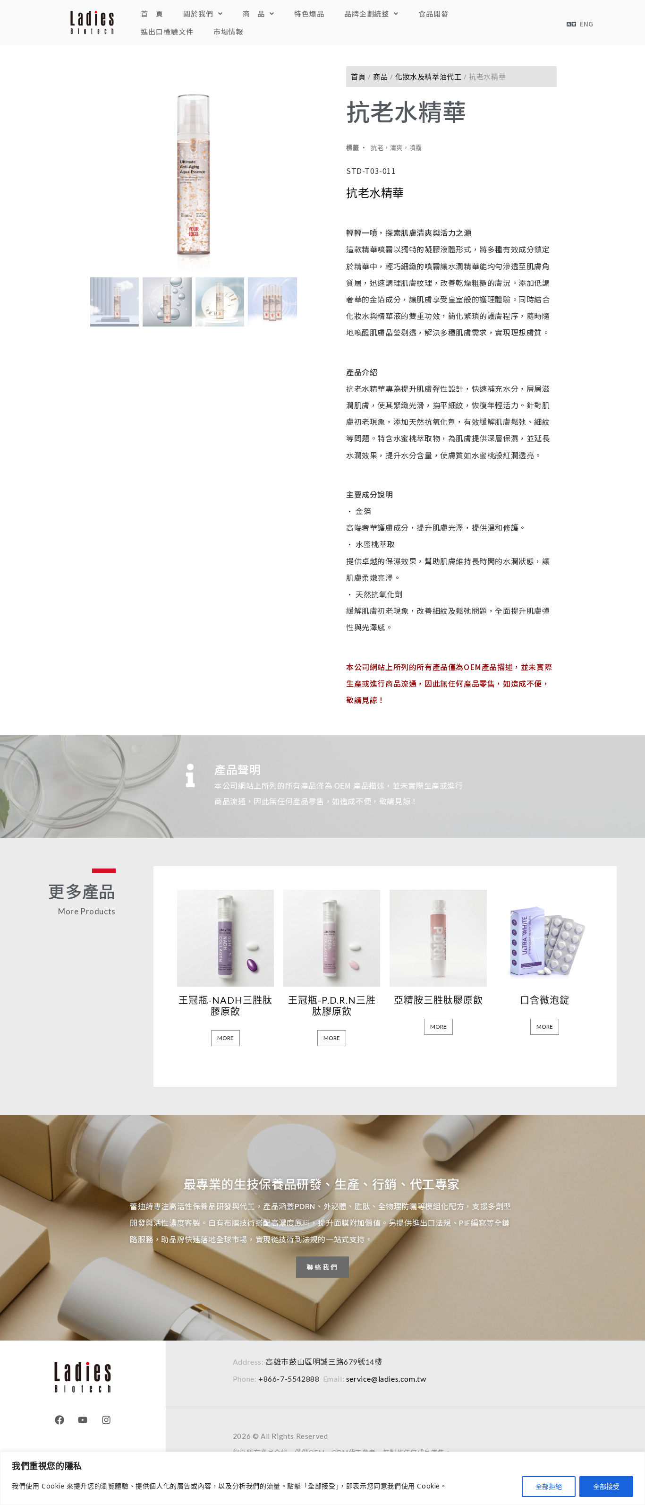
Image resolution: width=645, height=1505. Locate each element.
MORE (225, 1037)
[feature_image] (225, 936)
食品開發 (433, 13)
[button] (203, 14)
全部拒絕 (548, 1486)
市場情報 (228, 31)
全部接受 (606, 1486)
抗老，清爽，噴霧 (396, 147)
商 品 (254, 13)
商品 (380, 76)
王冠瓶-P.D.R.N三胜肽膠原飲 (332, 1005)
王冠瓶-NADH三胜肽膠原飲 (225, 1005)
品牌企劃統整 (366, 13)
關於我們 (198, 13)
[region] (322, 1478)
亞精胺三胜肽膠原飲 (438, 1000)
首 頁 (152, 13)
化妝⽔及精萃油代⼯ (428, 76)
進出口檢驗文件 (167, 31)
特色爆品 (309, 13)
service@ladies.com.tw (386, 1378)
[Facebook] (59, 1419)
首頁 (358, 76)
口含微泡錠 (544, 1000)
